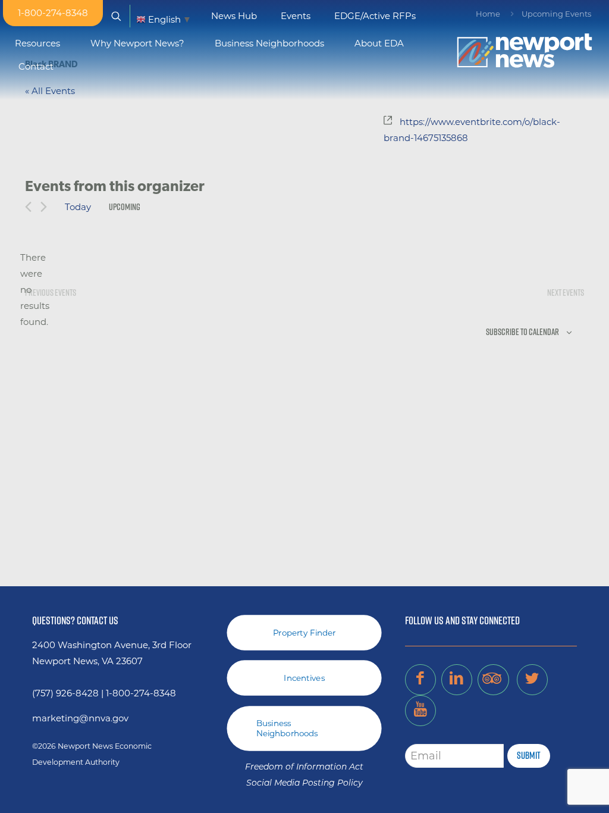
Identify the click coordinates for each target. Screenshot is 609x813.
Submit (529, 755)
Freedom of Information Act (304, 767)
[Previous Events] (28, 206)
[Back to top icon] (551, 788)
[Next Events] (43, 206)
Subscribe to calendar (522, 332)
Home (488, 13)
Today (78, 206)
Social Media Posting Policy (304, 783)
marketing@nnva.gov (80, 718)
